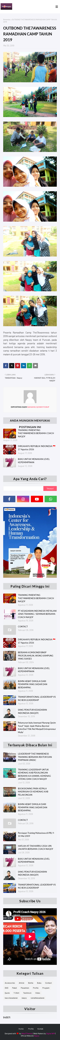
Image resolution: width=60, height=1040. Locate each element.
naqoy (24, 998)
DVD (6, 988)
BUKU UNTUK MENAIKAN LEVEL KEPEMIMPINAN (34, 461)
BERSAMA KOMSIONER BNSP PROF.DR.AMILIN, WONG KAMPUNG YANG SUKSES (35, 655)
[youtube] (37, 499)
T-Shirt (16, 993)
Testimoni (27, 993)
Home (21, 1029)
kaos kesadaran (11, 998)
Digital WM (50, 1033)
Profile (35, 988)
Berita (30, 983)
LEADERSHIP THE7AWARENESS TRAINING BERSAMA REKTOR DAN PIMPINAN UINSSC (35, 756)
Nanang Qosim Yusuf (38, 407)
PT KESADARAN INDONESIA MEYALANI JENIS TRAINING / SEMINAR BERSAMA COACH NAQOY (37, 614)
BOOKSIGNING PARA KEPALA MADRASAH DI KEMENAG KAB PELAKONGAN (33, 791)
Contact (48, 983)
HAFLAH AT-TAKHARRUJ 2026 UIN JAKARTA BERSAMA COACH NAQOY (35, 847)
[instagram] (23, 499)
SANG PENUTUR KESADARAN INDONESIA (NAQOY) (32, 711)
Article (21, 983)
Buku (39, 983)
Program (45, 988)
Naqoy (36, 1036)
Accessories (10, 983)
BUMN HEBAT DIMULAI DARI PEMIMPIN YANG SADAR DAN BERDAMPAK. (32, 684)
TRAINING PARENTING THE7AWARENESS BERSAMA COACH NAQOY (36, 433)
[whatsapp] (51, 499)
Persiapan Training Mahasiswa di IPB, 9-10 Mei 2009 (36, 834)
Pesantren (25, 988)
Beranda (6, 19)
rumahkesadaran (37, 998)
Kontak (40, 1029)
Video (37, 993)
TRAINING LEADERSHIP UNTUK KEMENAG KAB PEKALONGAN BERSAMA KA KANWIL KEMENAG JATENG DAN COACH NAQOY (34, 774)
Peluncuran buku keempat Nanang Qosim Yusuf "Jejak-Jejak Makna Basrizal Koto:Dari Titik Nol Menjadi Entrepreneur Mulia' (37, 727)
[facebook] (9, 499)
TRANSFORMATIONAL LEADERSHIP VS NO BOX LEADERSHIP (37, 698)
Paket (14, 988)
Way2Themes (27, 1033)
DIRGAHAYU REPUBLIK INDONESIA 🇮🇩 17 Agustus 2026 (36, 448)
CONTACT (23, 626)
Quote (7, 993)
